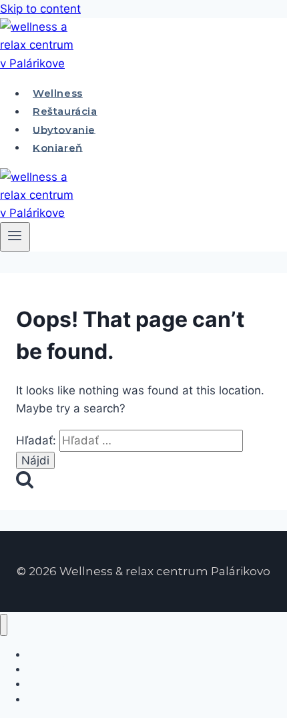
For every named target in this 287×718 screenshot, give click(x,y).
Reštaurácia (65, 111)
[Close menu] (3, 625)
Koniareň (58, 147)
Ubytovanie (64, 129)
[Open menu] (15, 237)
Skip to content (40, 8)
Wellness (58, 93)
